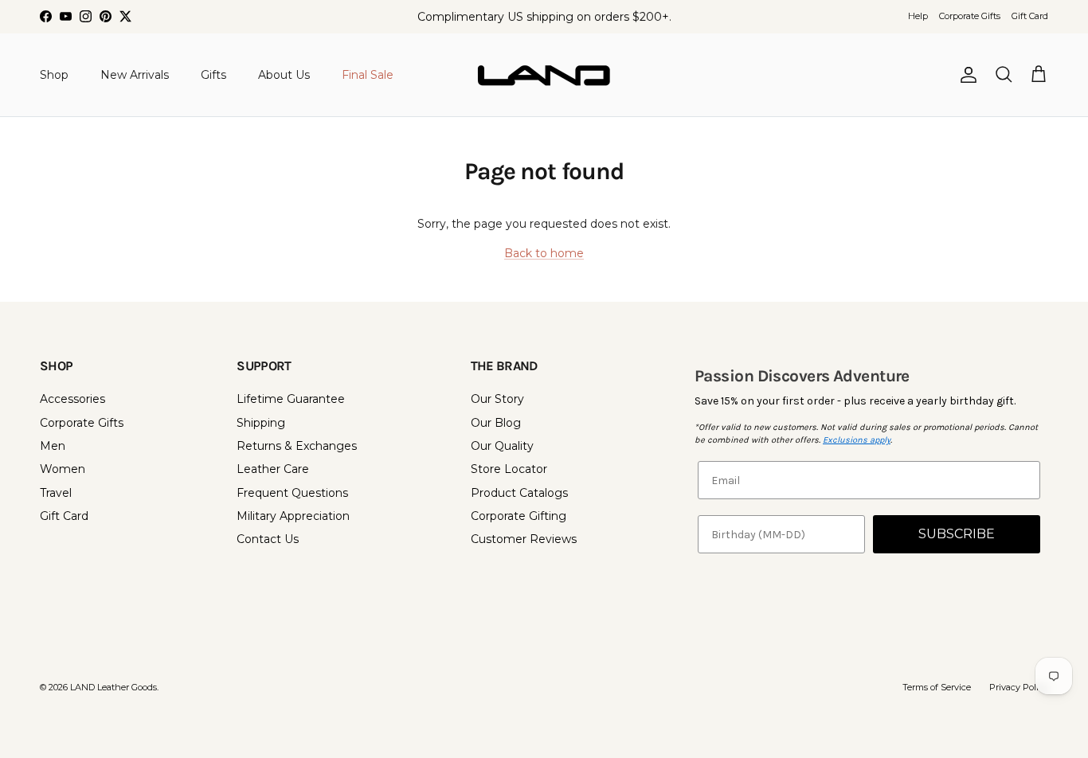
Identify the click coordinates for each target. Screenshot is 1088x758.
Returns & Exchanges (297, 446)
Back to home (544, 253)
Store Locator (509, 469)
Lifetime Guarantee (291, 399)
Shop (54, 74)
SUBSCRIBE (956, 533)
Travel (56, 493)
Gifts (213, 74)
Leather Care (273, 469)
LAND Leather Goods (113, 687)
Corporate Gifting (518, 516)
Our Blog (496, 423)
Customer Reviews (524, 539)
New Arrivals (134, 74)
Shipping (261, 423)
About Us (284, 74)
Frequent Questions (292, 493)
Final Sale (367, 74)
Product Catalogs (519, 493)
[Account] (965, 74)
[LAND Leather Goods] (544, 74)
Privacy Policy (1018, 687)
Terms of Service (936, 687)
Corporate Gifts (969, 15)
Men (52, 446)
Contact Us (268, 539)
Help (918, 15)
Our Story (497, 399)
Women (62, 469)
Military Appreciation (293, 516)
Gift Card (1030, 15)
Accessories (72, 399)
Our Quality (502, 446)
